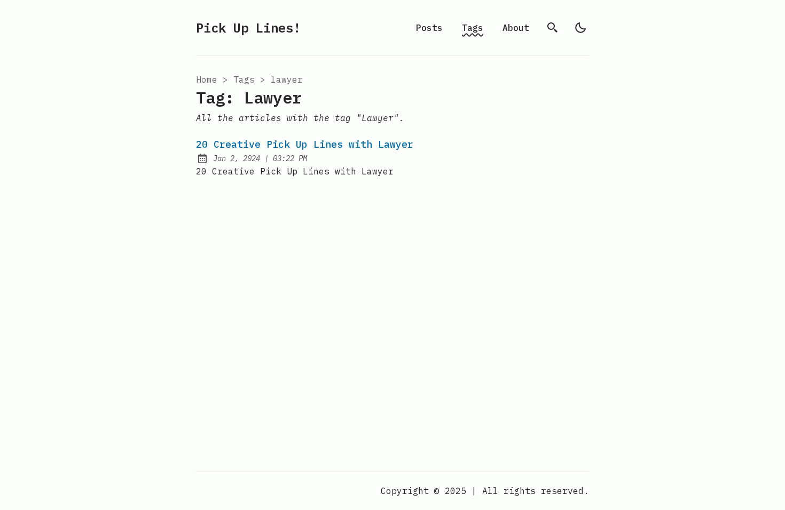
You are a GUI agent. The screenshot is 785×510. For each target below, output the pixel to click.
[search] (552, 27)
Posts (429, 27)
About (516, 27)
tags (244, 79)
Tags (472, 27)
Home (206, 79)
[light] (580, 27)
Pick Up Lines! (248, 27)
